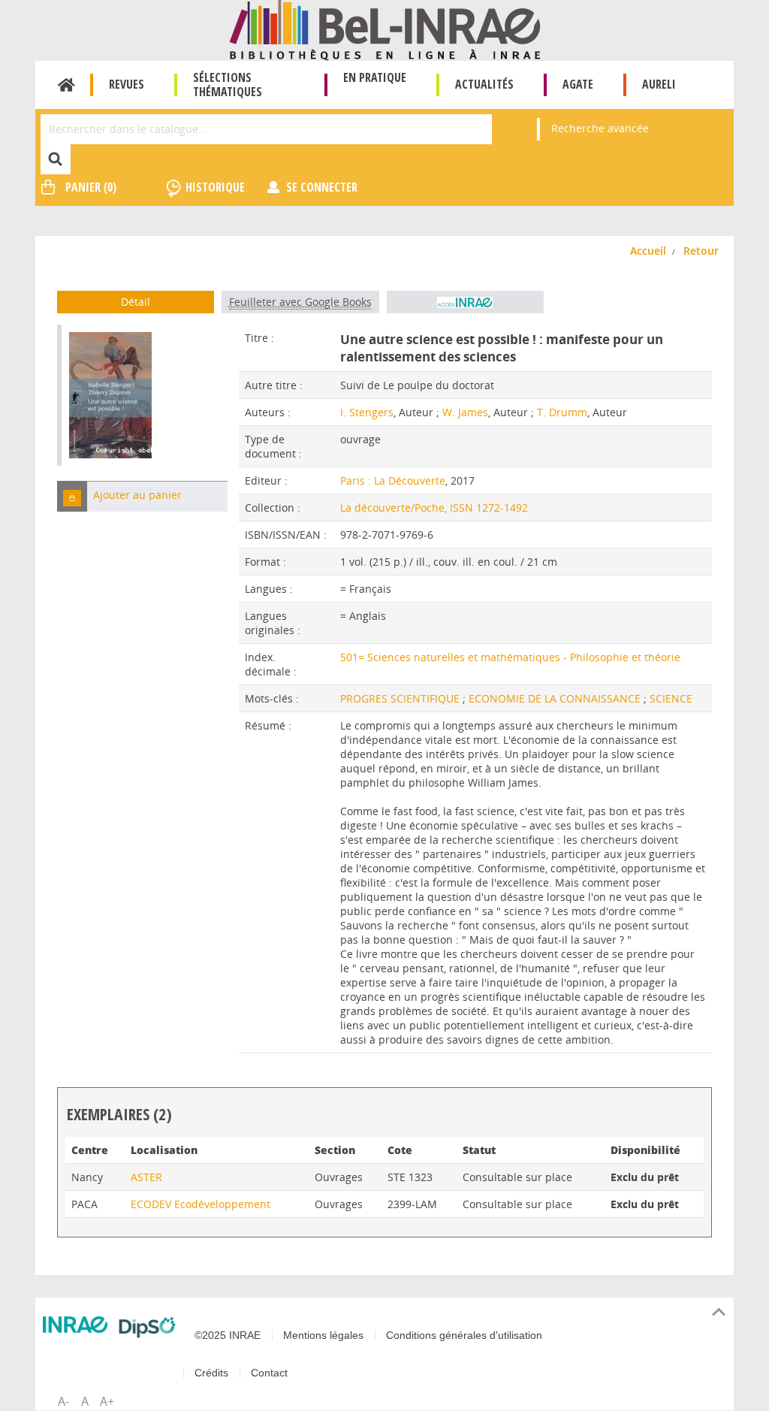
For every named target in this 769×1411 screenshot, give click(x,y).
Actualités (484, 84)
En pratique (374, 77)
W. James (465, 412)
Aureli (659, 84)
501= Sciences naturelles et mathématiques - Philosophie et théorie (510, 657)
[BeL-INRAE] (385, 29)
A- (63, 1401)
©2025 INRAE (228, 1335)
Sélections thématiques (227, 84)
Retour (701, 250)
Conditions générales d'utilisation (464, 1335)
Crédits (211, 1373)
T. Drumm (562, 412)
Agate (577, 84)
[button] (72, 496)
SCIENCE (671, 698)
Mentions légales (323, 1335)
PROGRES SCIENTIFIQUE (401, 698)
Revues (126, 84)
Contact (269, 1373)
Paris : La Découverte (392, 480)
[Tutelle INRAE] (75, 1324)
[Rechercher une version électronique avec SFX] (465, 302)
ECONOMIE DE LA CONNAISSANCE (556, 698)
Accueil (66, 84)
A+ (107, 1401)
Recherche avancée (600, 128)
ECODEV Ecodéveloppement (200, 1204)
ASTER (146, 1177)
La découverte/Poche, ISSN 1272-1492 (434, 507)
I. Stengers (367, 412)
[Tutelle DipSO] (147, 1327)
